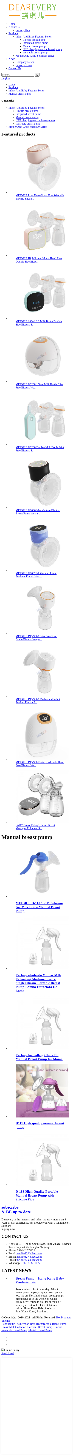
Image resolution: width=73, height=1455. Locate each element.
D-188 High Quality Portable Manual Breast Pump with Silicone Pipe (37, 1195)
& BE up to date (16, 1209)
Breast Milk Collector (13, 1327)
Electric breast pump (34, 39)
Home (12, 23)
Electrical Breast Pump (39, 1327)
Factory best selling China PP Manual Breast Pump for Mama (39, 1057)
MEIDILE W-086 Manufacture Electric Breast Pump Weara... (38, 512)
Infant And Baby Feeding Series (34, 36)
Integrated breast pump (35, 42)
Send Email (7, 1353)
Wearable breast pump (35, 52)
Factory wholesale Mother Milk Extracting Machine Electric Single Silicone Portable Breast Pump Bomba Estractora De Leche (38, 983)
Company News (25, 62)
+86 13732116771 (31, 1262)
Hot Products (63, 1317)
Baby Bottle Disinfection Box (18, 1323)
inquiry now (8, 1229)
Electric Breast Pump (40, 1330)
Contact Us (15, 68)
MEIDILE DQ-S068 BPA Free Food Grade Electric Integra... (36, 638)
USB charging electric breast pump (42, 49)
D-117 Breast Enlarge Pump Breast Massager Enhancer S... (35, 827)
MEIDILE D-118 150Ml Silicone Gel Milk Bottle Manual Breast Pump (39, 907)
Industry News (24, 65)
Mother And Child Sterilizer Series (35, 55)
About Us (14, 26)
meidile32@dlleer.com (29, 1253)
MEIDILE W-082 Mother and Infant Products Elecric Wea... (36, 575)
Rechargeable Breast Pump (51, 1323)
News (12, 58)
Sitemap (5, 1320)
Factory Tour (23, 30)
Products (13, 33)
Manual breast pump (34, 46)
